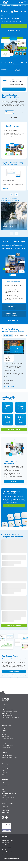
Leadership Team (6, 768)
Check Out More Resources (14, 625)
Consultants (4, 759)
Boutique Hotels (8, 226)
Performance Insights (7, 713)
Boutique (4, 730)
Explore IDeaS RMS (9, 139)
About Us (4, 766)
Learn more (5, 188)
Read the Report (14, 89)
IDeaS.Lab (4, 774)
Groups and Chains (6, 747)
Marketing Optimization (7, 715)
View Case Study (8, 386)
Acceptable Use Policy (7, 851)
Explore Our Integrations (14, 505)
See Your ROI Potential (14, 429)
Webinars (4, 791)
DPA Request (4, 849)
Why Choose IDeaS (13, 320)
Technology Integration (7, 755)
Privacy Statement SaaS (7, 840)
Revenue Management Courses (9, 793)
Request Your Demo (14, 671)
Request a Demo (6, 812)
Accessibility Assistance (7, 844)
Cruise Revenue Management (8, 719)
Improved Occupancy (19, 335)
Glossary (4, 795)
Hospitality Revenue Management (9, 707)
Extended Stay (5, 736)
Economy (4, 734)
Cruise (15, 117)
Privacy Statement (6, 837)
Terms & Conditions (6, 842)
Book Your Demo (14, 481)
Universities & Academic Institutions (10, 757)
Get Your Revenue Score (14, 30)
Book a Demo (14, 26)
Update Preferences (6, 847)
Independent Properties (7, 745)
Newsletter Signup (6, 810)
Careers (3, 770)
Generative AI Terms (6, 853)
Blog (3, 782)
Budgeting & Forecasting (7, 709)
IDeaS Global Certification (8, 797)
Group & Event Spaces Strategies (9, 711)
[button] (3, 817)
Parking (21, 111)
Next (16, 194)
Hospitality (10, 111)
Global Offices (5, 772)
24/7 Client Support (6, 806)
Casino (3, 732)
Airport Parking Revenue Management (10, 717)
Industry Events (5, 808)
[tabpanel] (14, 216)
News (3, 787)
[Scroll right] (26, 335)
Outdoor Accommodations (8, 738)
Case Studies (5, 785)
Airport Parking (5, 741)
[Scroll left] (1, 335)
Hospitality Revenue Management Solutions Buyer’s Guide (14, 5)
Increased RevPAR (8, 335)
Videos (3, 789)
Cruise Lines (4, 743)
